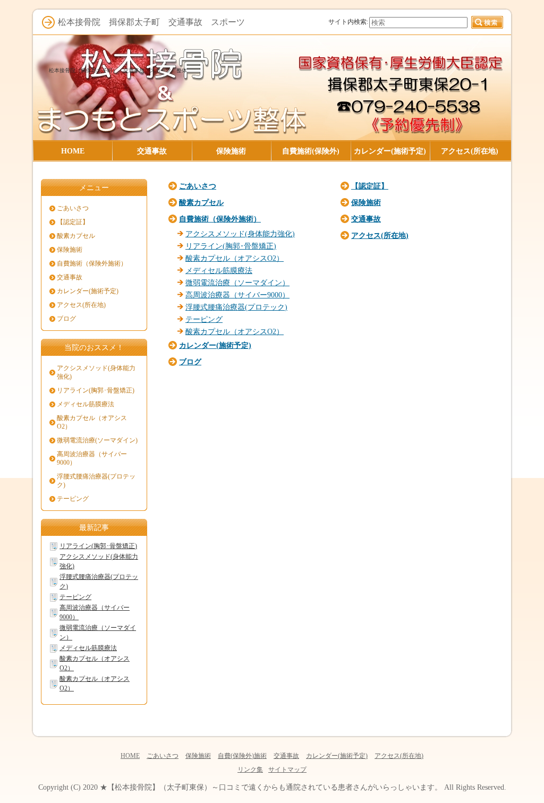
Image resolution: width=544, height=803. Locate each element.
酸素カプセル (201, 202)
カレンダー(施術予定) (215, 345)
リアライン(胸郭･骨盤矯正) (230, 246)
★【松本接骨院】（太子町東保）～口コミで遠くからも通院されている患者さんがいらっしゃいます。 (271, 787)
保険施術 (366, 202)
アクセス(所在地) (380, 235)
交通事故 (366, 219)
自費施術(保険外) (310, 151)
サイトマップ (287, 769)
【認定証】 (369, 186)
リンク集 (250, 769)
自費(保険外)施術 (242, 755)
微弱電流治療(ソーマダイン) (97, 440)
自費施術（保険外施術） (220, 219)
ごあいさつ (197, 186)
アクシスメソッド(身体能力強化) (240, 233)
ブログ (190, 361)
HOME (130, 755)
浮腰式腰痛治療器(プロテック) (236, 307)
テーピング (204, 319)
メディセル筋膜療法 (218, 270)
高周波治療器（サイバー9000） (237, 295)
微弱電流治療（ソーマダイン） (237, 282)
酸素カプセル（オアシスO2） (234, 258)
